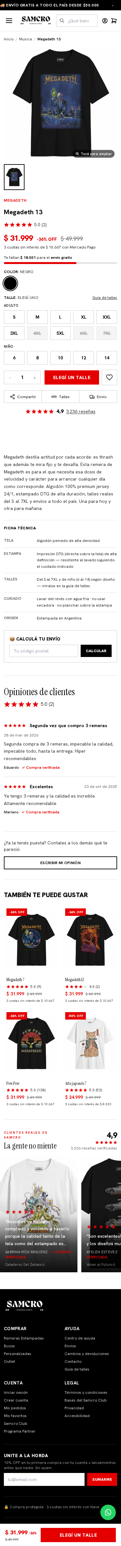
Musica (25, 39)
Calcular (96, 650)
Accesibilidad (77, 1415)
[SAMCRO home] (35, 21)
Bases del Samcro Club (86, 1400)
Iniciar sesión (16, 1392)
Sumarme (102, 1479)
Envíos (70, 1346)
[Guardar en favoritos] (109, 377)
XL (83, 317)
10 (60, 358)
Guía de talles (104, 297)
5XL (60, 333)
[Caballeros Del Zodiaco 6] (38, 1214)
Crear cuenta (16, 1400)
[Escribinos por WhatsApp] (108, 1512)
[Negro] (10, 283)
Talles (64, 396)
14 (106, 358)
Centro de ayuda (80, 1338)
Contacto (73, 1361)
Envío (102, 396)
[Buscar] (62, 20)
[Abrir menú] (9, 20)
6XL (84, 333)
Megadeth (15, 200)
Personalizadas (17, 1353)
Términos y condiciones (86, 1392)
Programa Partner (19, 1431)
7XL (107, 333)
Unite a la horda (26, 1455)
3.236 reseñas (81, 411)
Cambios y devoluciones (87, 1353)
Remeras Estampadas (24, 1338)
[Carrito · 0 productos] (114, 20)
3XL (14, 333)
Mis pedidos (15, 1408)
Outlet (9, 1361)
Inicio (9, 39)
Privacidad (74, 1408)
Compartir (26, 396)
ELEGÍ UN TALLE (71, 377)
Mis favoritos (15, 1415)
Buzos (9, 1346)
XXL (107, 317)
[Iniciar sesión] (105, 20)
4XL (37, 333)
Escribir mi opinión (60, 862)
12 (83, 358)
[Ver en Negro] (14, 177)
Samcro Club (15, 1423)
